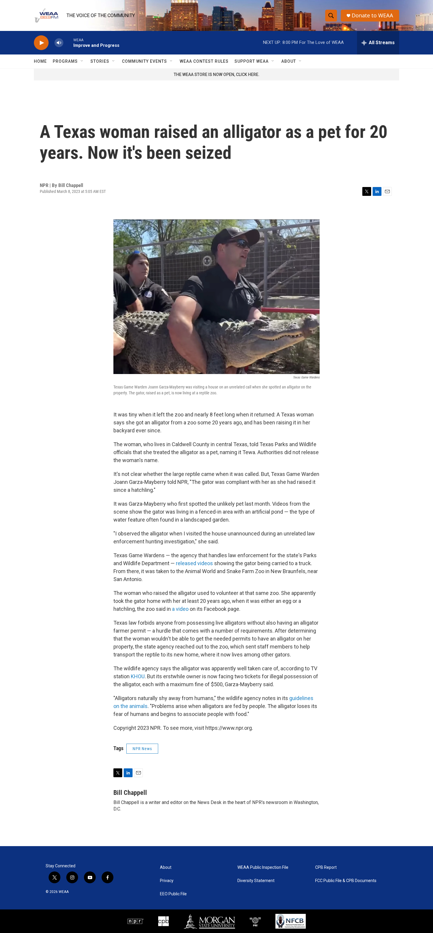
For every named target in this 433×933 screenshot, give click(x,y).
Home (40, 61)
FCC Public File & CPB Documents (345, 881)
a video (180, 609)
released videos (194, 563)
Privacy (166, 881)
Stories (99, 61)
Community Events (144, 61)
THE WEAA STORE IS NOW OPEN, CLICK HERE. (217, 74)
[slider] (68, 42)
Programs (65, 61)
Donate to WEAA (372, 15)
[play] (41, 42)
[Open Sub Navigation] (82, 61)
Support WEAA (251, 61)
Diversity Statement (256, 881)
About (288, 61)
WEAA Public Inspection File (262, 867)
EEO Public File (173, 894)
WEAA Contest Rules (204, 61)
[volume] (59, 42)
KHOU (138, 676)
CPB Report (326, 867)
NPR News (142, 748)
